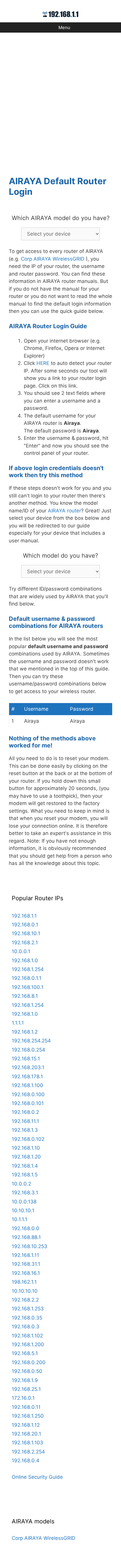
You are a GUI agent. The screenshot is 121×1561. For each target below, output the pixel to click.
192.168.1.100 (27, 1085)
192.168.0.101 (28, 1103)
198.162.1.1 (24, 1282)
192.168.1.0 (25, 960)
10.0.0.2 (21, 1184)
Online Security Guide (37, 1477)
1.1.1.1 (18, 1023)
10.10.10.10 (25, 1291)
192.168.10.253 (29, 1246)
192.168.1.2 (25, 1032)
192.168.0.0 (25, 1228)
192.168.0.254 (28, 1050)
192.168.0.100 (28, 1094)
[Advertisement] (60, 100)
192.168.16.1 (26, 1273)
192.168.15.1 (26, 1059)
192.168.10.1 (26, 933)
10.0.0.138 (24, 1202)
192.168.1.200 (28, 1344)
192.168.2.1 (25, 942)
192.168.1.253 (28, 1309)
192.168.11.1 (25, 1121)
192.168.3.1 (25, 1193)
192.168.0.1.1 (26, 978)
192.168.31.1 (26, 1264)
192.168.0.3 (25, 1326)
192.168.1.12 (26, 1425)
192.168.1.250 (28, 1416)
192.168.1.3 (25, 1130)
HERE (42, 363)
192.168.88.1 (26, 1237)
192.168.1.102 (27, 1336)
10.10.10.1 (23, 1210)
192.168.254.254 (31, 1041)
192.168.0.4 (25, 1460)
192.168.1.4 (25, 1166)
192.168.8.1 (25, 996)
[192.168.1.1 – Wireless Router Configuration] (61, 14)
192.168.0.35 (27, 1318)
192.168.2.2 (25, 1300)
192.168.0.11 (26, 1407)
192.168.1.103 (27, 1443)
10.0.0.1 (21, 951)
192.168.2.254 (28, 1452)
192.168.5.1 (25, 1353)
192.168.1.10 (26, 1148)
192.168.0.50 (27, 1371)
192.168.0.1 (25, 925)
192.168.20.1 (26, 1434)
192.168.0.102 (28, 1139)
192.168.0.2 (25, 1112)
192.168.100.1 (27, 987)
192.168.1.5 (25, 1175)
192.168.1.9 (25, 1380)
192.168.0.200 (29, 1362)
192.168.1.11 (25, 1255)
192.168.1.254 (28, 969)
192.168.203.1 (28, 1067)
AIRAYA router (64, 511)
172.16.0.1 (23, 1398)
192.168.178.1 (27, 1076)
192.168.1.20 (26, 1157)
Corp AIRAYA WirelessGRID (52, 259)
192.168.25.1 (26, 1389)
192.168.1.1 (24, 916)
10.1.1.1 (19, 1219)
